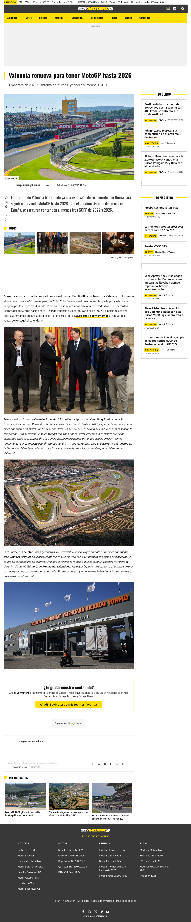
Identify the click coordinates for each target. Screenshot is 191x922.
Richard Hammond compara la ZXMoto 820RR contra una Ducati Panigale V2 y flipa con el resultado (163, 161)
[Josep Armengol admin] (11, 184)
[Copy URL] (6, 219)
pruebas (149, 214)
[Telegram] (6, 206)
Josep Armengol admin (28, 185)
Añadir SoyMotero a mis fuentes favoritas (69, 704)
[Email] (6, 201)
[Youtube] (108, 912)
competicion (20, 767)
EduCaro (162, 120)
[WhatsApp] (6, 197)
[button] (183, 9)
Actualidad (151, 120)
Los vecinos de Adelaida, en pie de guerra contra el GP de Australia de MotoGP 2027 (164, 341)
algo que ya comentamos (92, 315)
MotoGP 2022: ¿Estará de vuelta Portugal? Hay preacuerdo (22, 814)
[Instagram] (89, 912)
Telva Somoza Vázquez (165, 213)
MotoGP (35, 767)
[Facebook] (6, 210)
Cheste (17, 763)
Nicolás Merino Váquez (165, 252)
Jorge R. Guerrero (167, 143)
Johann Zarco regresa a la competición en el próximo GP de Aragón (163, 134)
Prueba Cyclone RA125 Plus (161, 207)
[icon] (168, 9)
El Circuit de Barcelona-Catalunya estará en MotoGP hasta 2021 (110, 817)
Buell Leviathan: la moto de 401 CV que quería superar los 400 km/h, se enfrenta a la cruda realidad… (163, 109)
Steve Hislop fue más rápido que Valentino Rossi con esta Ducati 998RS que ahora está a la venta (163, 313)
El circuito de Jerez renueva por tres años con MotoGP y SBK (68, 814)
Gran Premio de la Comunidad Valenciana (40, 763)
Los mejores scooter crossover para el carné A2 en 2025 (163, 228)
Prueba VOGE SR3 (155, 246)
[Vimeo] (102, 912)
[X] (6, 215)
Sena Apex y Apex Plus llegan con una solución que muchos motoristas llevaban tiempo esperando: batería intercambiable (163, 282)
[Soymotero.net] (95, 8)
